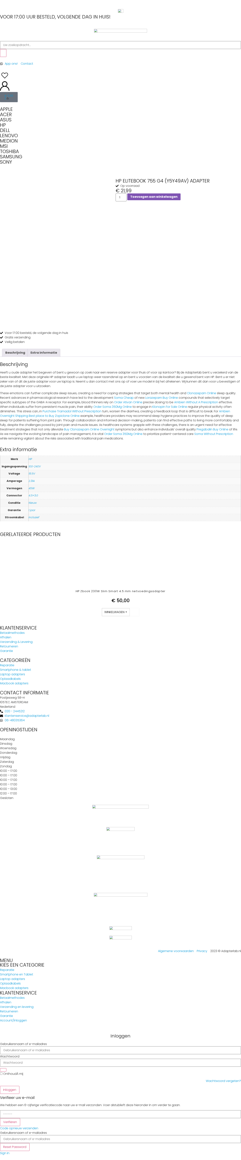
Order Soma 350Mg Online (112, 407)
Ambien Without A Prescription (196, 402)
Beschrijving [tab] (15, 352)
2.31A (32, 481)
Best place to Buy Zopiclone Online (54, 416)
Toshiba (9, 151)
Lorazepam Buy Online (161, 398)
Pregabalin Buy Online (212, 429)
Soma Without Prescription (213, 434)
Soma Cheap (124, 398)
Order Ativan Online (128, 402)
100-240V (35, 466)
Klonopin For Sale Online (169, 407)
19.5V (32, 473)
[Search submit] (3, 53)
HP (30, 459)
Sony (6, 162)
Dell (5, 130)
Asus (5, 120)
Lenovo (9, 135)
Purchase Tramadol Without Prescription (72, 411)
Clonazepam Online (201, 393)
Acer (6, 114)
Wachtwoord (9, 1056)
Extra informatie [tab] (44, 352)
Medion (9, 141)
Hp (3, 125)
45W (32, 488)
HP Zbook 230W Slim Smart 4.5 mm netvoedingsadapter (120, 591)
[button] (116, 612)
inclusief (34, 517)
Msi (4, 146)
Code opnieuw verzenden (19, 1128)
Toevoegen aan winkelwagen (154, 197)
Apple (6, 109)
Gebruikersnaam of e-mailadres (23, 1044)
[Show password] (3, 1070)
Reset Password (14, 1147)
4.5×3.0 (33, 495)
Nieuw (33, 503)
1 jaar (32, 510)
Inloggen (9, 1090)
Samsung (11, 156)
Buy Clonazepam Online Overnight (89, 429)
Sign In (4, 1153)
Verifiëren (10, 1122)
